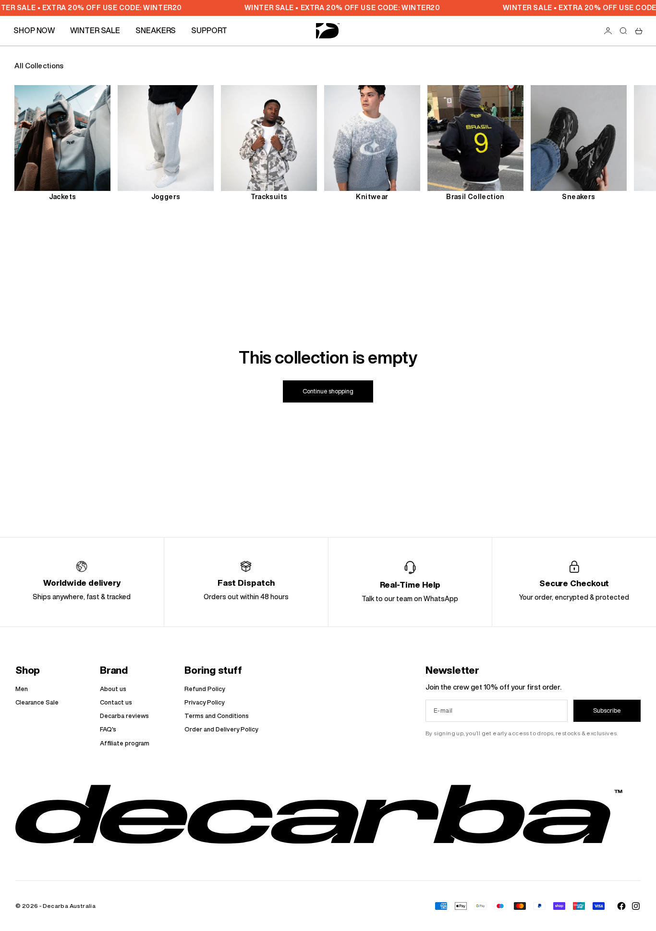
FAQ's (108, 729)
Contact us (116, 702)
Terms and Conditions (216, 716)
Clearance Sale (37, 702)
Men (21, 689)
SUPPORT (209, 30)
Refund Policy (204, 689)
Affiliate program (124, 743)
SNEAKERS (155, 30)
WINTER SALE (95, 30)
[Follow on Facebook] (621, 906)
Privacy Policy (204, 702)
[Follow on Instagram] (636, 906)
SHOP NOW (34, 30)
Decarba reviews (124, 716)
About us (113, 689)
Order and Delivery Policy (221, 729)
